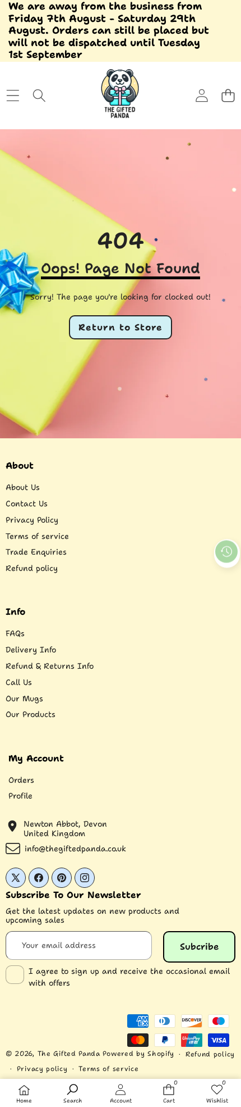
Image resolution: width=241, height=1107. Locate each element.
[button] (227, 95)
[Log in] (201, 95)
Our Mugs (24, 698)
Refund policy (32, 568)
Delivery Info (31, 650)
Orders (21, 780)
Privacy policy (42, 1068)
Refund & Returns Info (50, 666)
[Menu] (12, 95)
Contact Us (27, 503)
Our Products (30, 714)
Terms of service (37, 536)
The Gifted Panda (69, 1053)
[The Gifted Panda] (119, 95)
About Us (23, 487)
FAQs (15, 633)
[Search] (39, 95)
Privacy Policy (32, 520)
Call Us (19, 682)
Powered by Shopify (139, 1053)
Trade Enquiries (36, 552)
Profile (20, 796)
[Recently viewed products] (226, 552)
